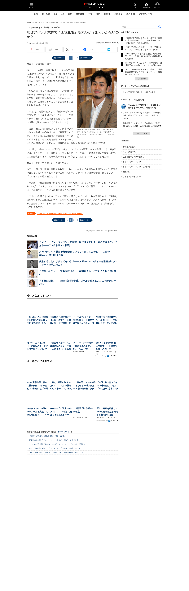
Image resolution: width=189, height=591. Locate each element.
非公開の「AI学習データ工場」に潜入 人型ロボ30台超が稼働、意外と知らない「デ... (60, 320)
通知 (56, 50)
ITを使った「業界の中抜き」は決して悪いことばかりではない (60, 214)
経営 (36, 14)
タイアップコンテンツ (132, 162)
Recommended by (101, 356)
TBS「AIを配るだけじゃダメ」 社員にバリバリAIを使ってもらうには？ (56, 452)
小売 (90, 14)
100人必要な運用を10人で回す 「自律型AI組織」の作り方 (106, 346)
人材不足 (118, 14)
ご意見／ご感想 (129, 147)
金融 (98, 14)
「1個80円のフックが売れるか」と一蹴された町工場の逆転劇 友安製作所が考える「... (84, 385)
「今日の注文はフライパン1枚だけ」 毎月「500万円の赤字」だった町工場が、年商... (108, 385)
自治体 (107, 14)
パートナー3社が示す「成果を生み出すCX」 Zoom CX (83, 346)
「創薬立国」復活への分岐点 (83, 410)
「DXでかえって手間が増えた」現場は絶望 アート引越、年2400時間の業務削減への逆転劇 (143, 56)
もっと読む (141, 79)
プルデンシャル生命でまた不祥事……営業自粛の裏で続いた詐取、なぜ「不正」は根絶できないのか (143, 71)
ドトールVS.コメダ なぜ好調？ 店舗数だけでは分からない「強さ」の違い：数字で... (83, 320)
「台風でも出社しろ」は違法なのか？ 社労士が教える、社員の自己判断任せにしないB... (60, 346)
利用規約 (126, 172)
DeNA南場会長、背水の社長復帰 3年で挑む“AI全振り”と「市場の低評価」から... (37, 385)
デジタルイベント (147, 14)
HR (62, 14)
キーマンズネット (64, 432)
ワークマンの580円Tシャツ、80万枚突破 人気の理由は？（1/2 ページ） (38, 411)
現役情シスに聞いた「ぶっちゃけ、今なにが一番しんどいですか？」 (54, 440)
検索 (160, 27)
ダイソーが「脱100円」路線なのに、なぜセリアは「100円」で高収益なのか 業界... (37, 346)
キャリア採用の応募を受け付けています (139, 92)
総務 (70, 14)
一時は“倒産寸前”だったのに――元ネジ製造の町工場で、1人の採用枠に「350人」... (61, 385)
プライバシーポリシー (132, 177)
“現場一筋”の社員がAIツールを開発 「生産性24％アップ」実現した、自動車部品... (106, 320)
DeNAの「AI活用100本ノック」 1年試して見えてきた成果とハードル (61, 411)
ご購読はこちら (141, 133)
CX (55, 14)
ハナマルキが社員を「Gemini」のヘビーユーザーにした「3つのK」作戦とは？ (58, 444)
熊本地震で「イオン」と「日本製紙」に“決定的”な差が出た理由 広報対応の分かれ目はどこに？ (142, 126)
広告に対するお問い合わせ (133, 157)
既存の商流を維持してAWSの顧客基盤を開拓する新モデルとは (107, 411)
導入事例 (130, 14)
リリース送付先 (129, 152)
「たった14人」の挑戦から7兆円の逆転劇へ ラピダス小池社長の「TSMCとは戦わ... (37, 320)
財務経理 (80, 14)
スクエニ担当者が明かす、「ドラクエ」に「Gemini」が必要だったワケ (55, 448)
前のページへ (59, 58)
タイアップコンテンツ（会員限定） (137, 167)
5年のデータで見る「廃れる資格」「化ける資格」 (47, 436)
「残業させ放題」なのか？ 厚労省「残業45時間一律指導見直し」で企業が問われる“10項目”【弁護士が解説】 (143, 40)
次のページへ (85, 58)
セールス (46, 14)
